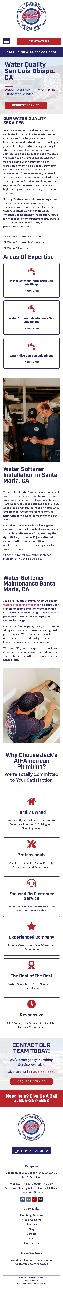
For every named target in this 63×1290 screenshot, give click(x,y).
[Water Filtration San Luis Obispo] (31, 347)
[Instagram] (40, 1199)
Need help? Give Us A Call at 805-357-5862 (31, 1098)
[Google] (28, 1199)
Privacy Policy (31, 1280)
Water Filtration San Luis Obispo (31, 355)
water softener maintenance (21, 604)
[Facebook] (22, 1199)
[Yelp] (34, 1199)
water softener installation (20, 496)
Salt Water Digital (37, 1283)
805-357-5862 (44, 1072)
